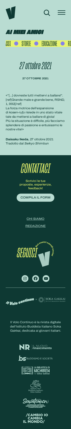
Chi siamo (35, 218)
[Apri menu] (61, 12)
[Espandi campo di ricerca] (47, 13)
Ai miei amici (24, 32)
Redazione (35, 225)
